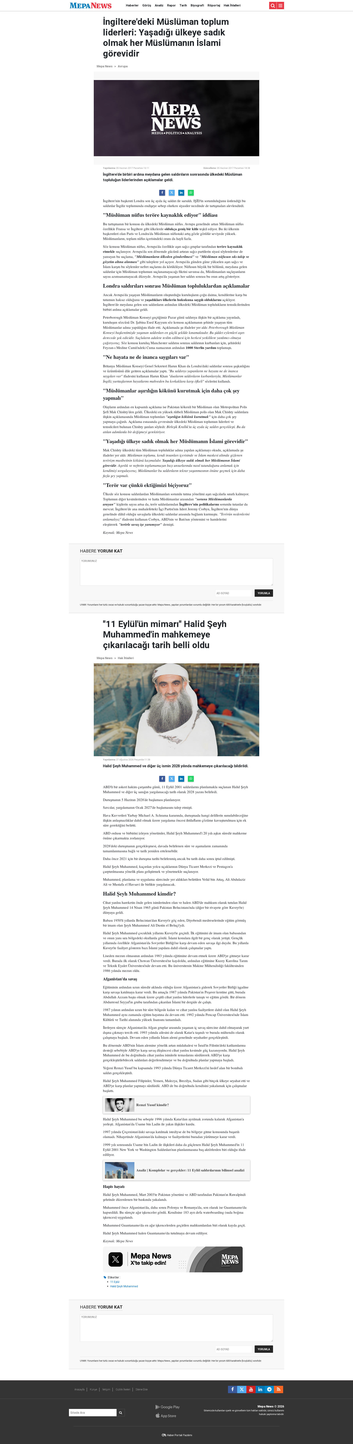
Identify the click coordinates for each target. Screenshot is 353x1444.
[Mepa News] (90, 5)
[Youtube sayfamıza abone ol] (251, 1389)
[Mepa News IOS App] (167, 1415)
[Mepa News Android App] (167, 1407)
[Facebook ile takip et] (232, 1389)
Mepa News (105, 66)
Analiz (159, 5)
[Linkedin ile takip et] (260, 1389)
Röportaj (214, 5)
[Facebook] (162, 193)
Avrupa (123, 66)
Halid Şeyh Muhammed (124, 1286)
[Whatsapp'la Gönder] (191, 193)
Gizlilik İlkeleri (123, 1389)
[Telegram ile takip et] (269, 1389)
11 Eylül (114, 1282)
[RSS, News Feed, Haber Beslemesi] (278, 1389)
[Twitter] (172, 193)
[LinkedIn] (181, 193)
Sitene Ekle (142, 1389)
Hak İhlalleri (232, 5)
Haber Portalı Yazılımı (179, 1435)
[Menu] (280, 6)
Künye (93, 1389)
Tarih (183, 5)
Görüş (146, 5)
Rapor (171, 5)
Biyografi (197, 5)
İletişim (106, 1389)
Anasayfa (79, 1389)
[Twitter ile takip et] (241, 1389)
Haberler (132, 5)
